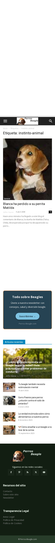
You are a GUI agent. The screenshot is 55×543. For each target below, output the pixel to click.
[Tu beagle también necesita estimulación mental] (9, 387)
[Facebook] (11, 472)
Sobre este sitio (10, 494)
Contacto (7, 491)
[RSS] (27, 472)
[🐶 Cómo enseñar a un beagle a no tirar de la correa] (9, 430)
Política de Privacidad (13, 520)
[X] (36, 472)
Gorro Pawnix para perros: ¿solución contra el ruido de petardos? (31, 400)
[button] (5, 121)
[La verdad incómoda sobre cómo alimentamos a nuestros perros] (9, 416)
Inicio (5, 128)
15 (50, 212)
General (7, 199)
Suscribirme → (27, 316)
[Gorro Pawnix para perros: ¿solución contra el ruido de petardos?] (9, 400)
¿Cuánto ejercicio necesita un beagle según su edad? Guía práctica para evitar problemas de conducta (26, 367)
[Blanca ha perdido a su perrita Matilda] (27, 169)
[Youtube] (44, 472)
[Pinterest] (19, 472)
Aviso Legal (8, 516)
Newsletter (8, 497)
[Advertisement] (27, 29)
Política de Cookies (12, 523)
